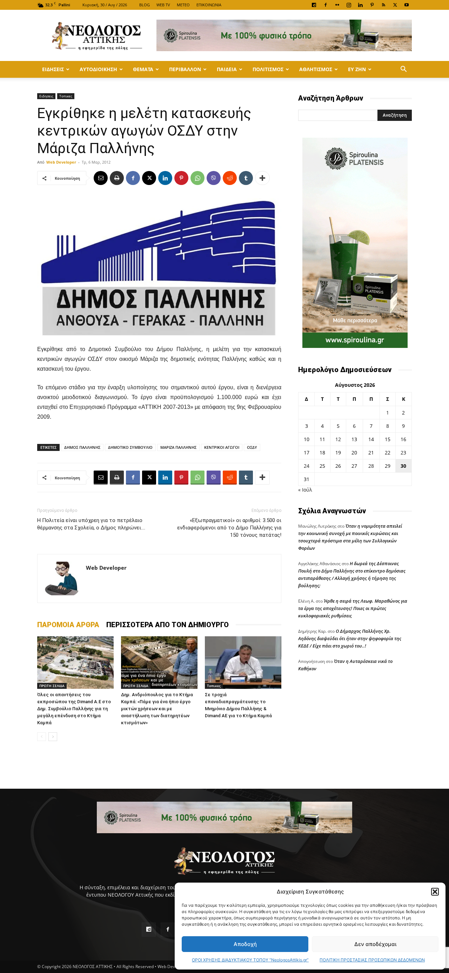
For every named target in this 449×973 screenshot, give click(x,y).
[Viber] (214, 178)
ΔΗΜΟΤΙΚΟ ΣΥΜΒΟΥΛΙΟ (130, 447)
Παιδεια (227, 69)
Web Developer (61, 162)
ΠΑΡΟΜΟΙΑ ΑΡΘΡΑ (68, 625)
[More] (262, 178)
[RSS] (383, 5)
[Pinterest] (372, 5)
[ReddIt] (230, 178)
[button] (434, 891)
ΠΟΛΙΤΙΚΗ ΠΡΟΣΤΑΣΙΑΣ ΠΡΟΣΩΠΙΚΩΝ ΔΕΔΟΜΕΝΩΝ (372, 959)
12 (338, 439)
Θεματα (143, 69)
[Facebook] (325, 5)
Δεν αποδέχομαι (375, 944)
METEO (183, 4)
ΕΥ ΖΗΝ (357, 69)
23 (403, 452)
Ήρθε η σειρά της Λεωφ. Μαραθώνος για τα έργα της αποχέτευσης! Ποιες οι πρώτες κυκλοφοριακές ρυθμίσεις (352, 608)
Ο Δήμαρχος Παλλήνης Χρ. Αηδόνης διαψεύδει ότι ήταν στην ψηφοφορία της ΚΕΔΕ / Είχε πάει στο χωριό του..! (349, 638)
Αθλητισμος (315, 69)
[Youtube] (406, 5)
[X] (395, 5)
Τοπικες (65, 96)
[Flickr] (337, 5)
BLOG (144, 4)
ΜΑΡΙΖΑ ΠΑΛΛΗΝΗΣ (178, 447)
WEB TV (163, 4)
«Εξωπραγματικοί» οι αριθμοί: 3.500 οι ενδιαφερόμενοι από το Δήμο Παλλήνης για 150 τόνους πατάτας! (229, 527)
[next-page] (52, 736)
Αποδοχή (245, 944)
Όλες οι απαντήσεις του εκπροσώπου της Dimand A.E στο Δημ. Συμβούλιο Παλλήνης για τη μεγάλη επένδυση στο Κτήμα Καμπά (74, 708)
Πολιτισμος (268, 69)
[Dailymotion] (314, 5)
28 (371, 465)
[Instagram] (348, 5)
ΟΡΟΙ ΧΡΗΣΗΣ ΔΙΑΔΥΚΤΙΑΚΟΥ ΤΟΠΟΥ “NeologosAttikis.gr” (250, 959)
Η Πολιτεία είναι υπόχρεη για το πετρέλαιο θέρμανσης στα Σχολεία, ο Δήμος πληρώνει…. (91, 524)
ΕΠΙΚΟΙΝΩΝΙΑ (208, 4)
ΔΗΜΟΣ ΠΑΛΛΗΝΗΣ (82, 447)
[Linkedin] (360, 5)
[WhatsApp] (197, 178)
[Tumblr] (246, 178)
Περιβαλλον (185, 69)
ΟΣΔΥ (252, 447)
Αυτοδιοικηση (98, 69)
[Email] (101, 178)
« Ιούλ (305, 489)
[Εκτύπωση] (117, 178)
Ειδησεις (53, 69)
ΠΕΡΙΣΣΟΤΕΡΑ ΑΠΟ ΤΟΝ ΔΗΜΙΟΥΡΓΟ (167, 625)
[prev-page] (41, 736)
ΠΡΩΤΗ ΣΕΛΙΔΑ (52, 685)
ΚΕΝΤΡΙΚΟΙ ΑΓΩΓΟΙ (221, 447)
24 (306, 465)
